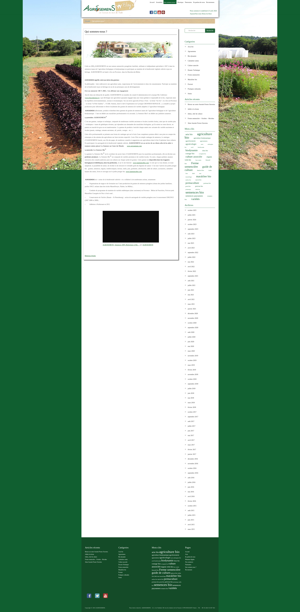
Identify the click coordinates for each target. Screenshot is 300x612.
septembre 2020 (193, 327)
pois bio (188, 186)
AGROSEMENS (147, 245)
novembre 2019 (193, 356)
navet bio (198, 180)
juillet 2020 (191, 337)
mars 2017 (191, 445)
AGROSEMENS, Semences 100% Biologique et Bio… (121, 245)
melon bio (188, 180)
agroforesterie (191, 141)
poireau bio (207, 183)
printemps (188, 189)
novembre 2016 (193, 463)
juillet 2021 (191, 285)
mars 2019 (191, 365)
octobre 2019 (192, 360)
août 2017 (191, 421)
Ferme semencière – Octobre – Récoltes (201, 118)
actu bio (189, 134)
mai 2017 (191, 435)
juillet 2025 (191, 215)
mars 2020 (191, 351)
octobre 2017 (192, 412)
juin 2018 (191, 393)
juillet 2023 (191, 238)
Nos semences (189, 562)
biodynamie (192, 150)
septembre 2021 (193, 276)
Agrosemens (192, 51)
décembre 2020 (193, 313)
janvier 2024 (192, 220)
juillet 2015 (191, 515)
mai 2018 (191, 398)
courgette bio (202, 153)
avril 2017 (191, 440)
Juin (187, 173)
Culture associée (193, 65)
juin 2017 (191, 431)
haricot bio (200, 170)
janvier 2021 (192, 309)
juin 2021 (191, 290)
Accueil (87, 21)
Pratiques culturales (194, 89)
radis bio (197, 189)
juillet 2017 (191, 426)
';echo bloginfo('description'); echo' (106, 16)
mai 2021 (191, 295)
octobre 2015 (192, 506)
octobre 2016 (192, 468)
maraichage (189, 177)
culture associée (194, 156)
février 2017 (192, 449)
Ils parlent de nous (190, 557)
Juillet (210, 170)
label (193, 173)
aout (202, 144)
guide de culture (161, 572)
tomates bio (164, 588)
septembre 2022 (193, 252)
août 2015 (191, 510)
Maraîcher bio (192, 79)
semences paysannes (194, 196)
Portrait (190, 84)
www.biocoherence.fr (92, 98)
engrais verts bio (167, 567)
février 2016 (192, 501)
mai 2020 (191, 346)
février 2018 (192, 407)
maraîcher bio (203, 176)
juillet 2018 (191, 388)
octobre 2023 (192, 224)
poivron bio (199, 186)
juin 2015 (191, 520)
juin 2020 (191, 342)
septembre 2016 (193, 473)
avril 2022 (191, 266)
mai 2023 (191, 243)
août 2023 (191, 234)
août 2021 (191, 281)
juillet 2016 (191, 482)
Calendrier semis (193, 61)
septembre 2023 (193, 229)
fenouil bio (155, 570)
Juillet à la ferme (193, 109)
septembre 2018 (193, 384)
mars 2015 (191, 529)
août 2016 (191, 478)
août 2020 (191, 332)
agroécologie (191, 144)
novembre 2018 (193, 374)
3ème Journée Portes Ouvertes (198, 123)
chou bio (205, 151)
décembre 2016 (193, 459)
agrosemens (203, 141)
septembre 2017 (193, 417)
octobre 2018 (192, 379)
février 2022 (192, 271)
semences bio (195, 192)
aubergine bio (177, 558)
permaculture (192, 182)
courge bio (190, 153)
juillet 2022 (191, 257)
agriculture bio (198, 135)
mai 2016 (191, 492)
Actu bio (190, 47)
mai (200, 173)
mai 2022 (191, 262)
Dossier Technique (194, 70)
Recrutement (188, 570)
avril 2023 (191, 248)
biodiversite (201, 147)
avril (192, 147)
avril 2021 (191, 299)
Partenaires (188, 564)
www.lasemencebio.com (141, 163)
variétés (195, 199)
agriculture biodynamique (202, 138)
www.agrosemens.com (134, 146)
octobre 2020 (192, 323)
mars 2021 (191, 304)
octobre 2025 (192, 210)
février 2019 (192, 370)
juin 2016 (191, 487)
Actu (186, 554)
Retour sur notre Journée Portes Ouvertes (201, 104)
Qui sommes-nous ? (96, 31)
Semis (190, 94)
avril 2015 (191, 524)
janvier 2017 (192, 454)
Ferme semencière (194, 75)
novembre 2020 (193, 318)
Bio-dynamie (192, 56)
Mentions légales (90, 256)
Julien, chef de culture (195, 114)
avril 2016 (191, 496)
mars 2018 (191, 403)
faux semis (198, 160)
